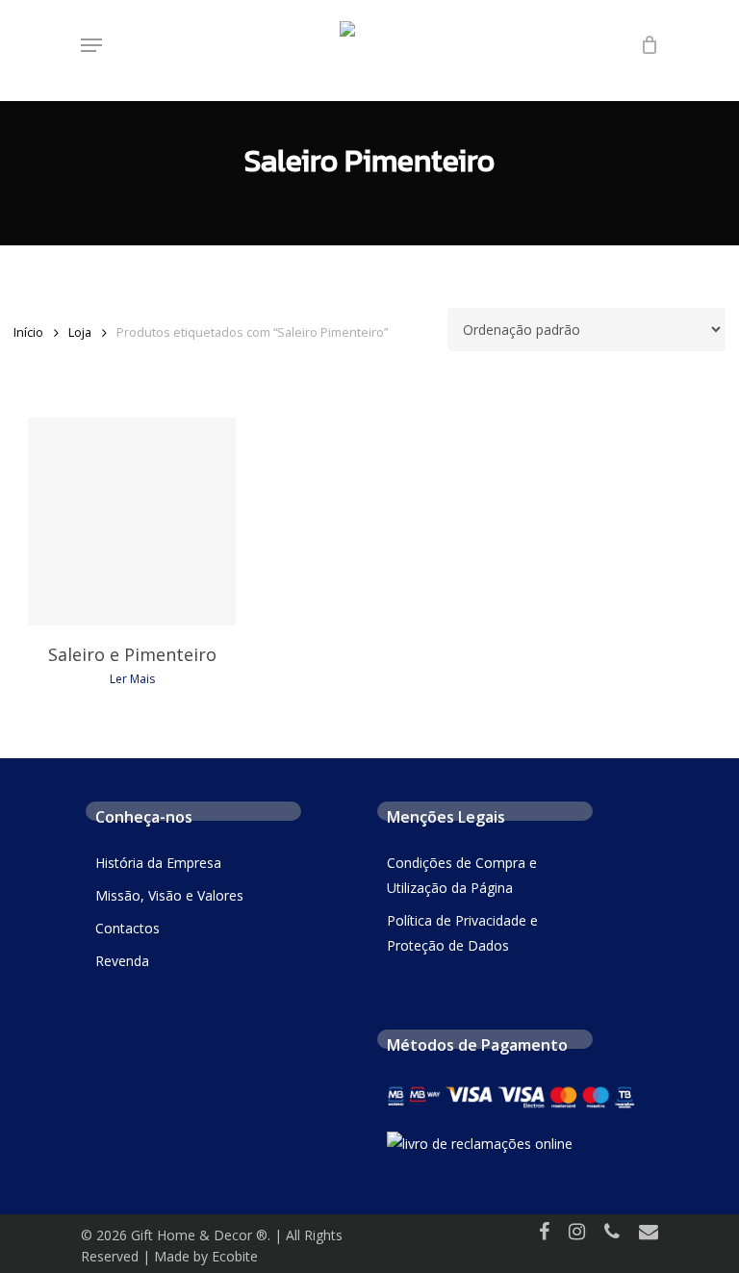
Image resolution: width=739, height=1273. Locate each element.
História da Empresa (158, 862)
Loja (79, 332)
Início (28, 332)
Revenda (122, 961)
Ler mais (132, 679)
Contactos (127, 928)
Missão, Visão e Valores (169, 895)
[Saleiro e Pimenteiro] (132, 521)
